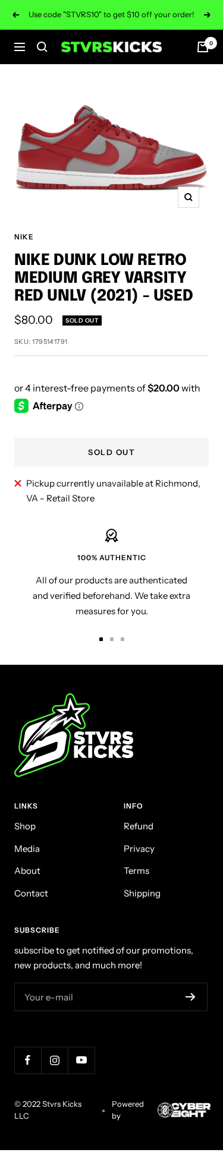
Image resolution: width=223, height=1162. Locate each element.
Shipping (142, 893)
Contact (31, 893)
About (27, 870)
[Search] (42, 47)
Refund (138, 826)
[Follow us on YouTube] (81, 1060)
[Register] (191, 997)
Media (27, 848)
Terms (136, 870)
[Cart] (203, 47)
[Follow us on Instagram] (54, 1060)
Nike (24, 236)
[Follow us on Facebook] (27, 1060)
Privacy (139, 848)
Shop (25, 826)
